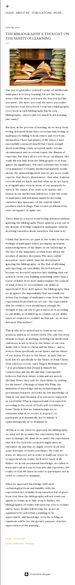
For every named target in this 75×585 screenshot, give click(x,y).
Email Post (19, 538)
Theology (29, 543)
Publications (41, 12)
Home (10, 12)
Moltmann (18, 543)
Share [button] (8, 538)
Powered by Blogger (40, 574)
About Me (23, 12)
